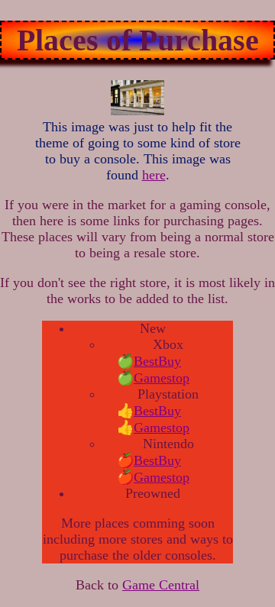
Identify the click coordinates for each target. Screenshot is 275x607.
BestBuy (157, 361)
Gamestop (161, 378)
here (154, 174)
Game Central (160, 584)
